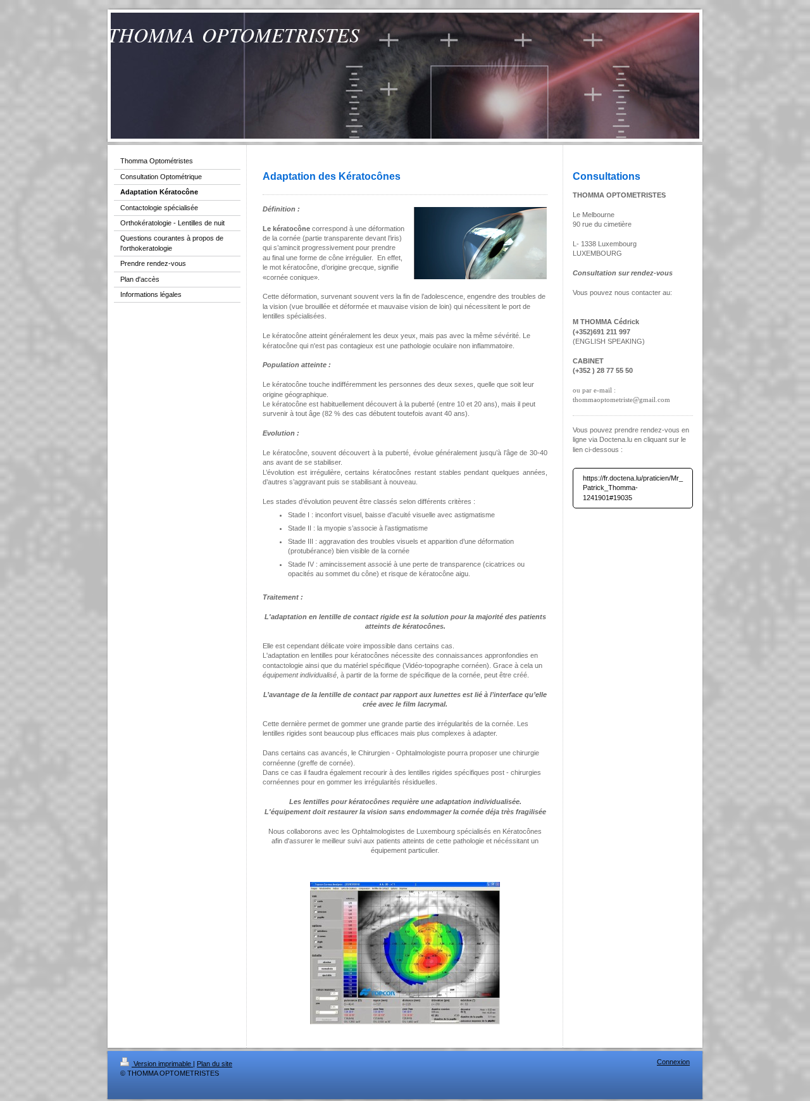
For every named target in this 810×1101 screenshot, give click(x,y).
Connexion (673, 1062)
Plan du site (214, 1063)
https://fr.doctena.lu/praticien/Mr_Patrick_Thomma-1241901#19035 (633, 487)
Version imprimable (162, 1063)
